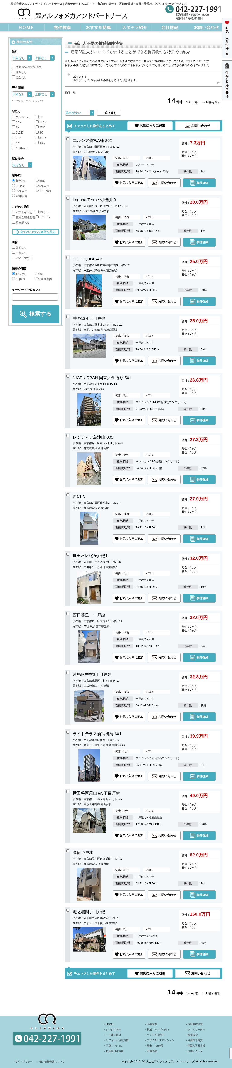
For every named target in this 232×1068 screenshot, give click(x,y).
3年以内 (21, 186)
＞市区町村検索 (194, 1024)
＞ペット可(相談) (154, 1034)
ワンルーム (22, 117)
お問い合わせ (200, 125)
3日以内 (21, 279)
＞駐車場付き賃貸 (113, 1051)
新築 (42, 180)
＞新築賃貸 (191, 1034)
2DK (42, 127)
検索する (40, 314)
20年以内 (21, 196)
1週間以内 (45, 279)
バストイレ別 (24, 212)
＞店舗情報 (150, 1051)
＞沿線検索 (150, 1024)
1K (41, 117)
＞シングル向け (112, 1029)
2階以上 (44, 212)
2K (17, 127)
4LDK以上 (22, 148)
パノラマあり (24, 258)
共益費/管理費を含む (28, 67)
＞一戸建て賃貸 (112, 1034)
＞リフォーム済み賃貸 (116, 1040)
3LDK (42, 137)
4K (17, 143)
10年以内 (21, 191)
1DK (18, 122)
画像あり (21, 252)
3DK (18, 137)
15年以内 (45, 191)
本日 (42, 274)
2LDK (19, 132)
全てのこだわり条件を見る (38, 232)
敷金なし (21, 77)
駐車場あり (22, 222)
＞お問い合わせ (194, 1051)
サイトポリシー (24, 1061)
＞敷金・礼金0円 (153, 1045)
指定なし (21, 180)
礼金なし (21, 72)
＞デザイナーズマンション (159, 1040)
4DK (42, 143)
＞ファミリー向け (195, 1029)
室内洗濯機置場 (25, 217)
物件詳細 (202, 182)
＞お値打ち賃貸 (194, 1040)
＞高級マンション (113, 1045)
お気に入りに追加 (152, 125)
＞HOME (109, 1024)
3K (41, 132)
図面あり (21, 247)
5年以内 (44, 186)
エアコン (44, 217)
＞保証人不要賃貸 (195, 1045)
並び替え (110, 113)
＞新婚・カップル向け (156, 1029)
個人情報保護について (51, 1061)
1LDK (42, 122)
